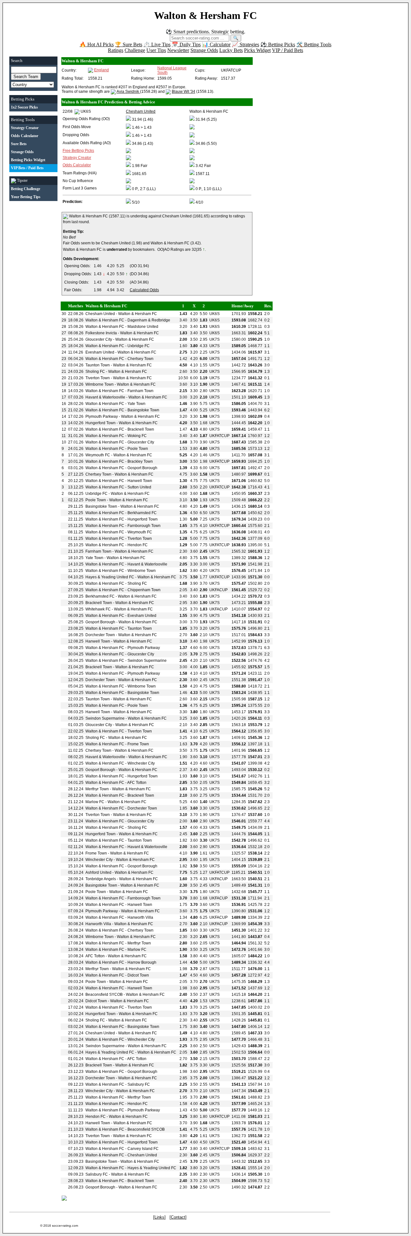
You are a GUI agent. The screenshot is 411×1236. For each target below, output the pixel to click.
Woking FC (137, 436)
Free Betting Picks (78, 150)
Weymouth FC (97, 455)
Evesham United (99, 352)
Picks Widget (257, 50)
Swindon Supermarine (147, 660)
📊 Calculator (216, 44)
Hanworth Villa (140, 917)
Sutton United (139, 487)
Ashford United (98, 872)
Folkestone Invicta (101, 333)
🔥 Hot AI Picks (97, 44)
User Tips (156, 50)
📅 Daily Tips (186, 44)
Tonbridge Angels (100, 879)
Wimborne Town (99, 384)
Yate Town (136, 403)
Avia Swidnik (128, 91)
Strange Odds (204, 50)
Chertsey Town (140, 358)
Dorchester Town (100, 635)
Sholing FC (95, 371)
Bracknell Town (140, 429)
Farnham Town (140, 391)
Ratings (115, 50)
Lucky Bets (231, 50)
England (101, 70)
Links (159, 1217)
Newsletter (178, 50)
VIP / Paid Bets (287, 50)
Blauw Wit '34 (183, 91)
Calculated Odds (144, 290)
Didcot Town (138, 975)
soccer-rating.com (65, 1225)
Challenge (135, 50)
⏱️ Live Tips (157, 44)
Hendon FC (137, 545)
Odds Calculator (77, 165)
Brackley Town (140, 461)
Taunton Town (97, 365)
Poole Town (137, 448)
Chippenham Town (144, 590)
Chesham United (100, 313)
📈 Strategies (245, 44)
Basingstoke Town (143, 410)
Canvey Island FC (143, 1148)
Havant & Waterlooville (105, 397)
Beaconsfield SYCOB (104, 994)
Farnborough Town (144, 525)
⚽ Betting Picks (277, 44)
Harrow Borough (141, 962)
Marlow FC (94, 802)
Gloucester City (98, 339)
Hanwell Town (139, 480)
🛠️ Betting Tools (313, 44)
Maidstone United (142, 326)
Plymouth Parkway (101, 416)
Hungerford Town (100, 423)
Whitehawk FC (98, 609)
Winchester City (141, 763)
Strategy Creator (77, 157)
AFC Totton (136, 782)
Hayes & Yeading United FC (109, 577)
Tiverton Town (97, 378)
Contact (178, 1217)
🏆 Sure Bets (128, 44)
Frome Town (138, 744)
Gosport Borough (142, 468)
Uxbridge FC (138, 346)
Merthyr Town (97, 789)
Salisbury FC (138, 1084)
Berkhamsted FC (142, 513)
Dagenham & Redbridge (148, 320)
